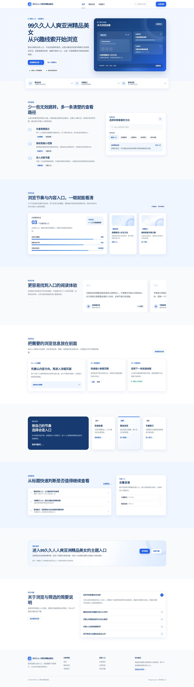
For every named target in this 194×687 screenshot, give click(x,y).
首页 (83, 4)
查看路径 (158, 66)
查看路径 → (99, 437)
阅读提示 (143, 137)
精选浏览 (92, 4)
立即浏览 (161, 4)
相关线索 (153, 137)
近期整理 (124, 137)
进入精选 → (124, 437)
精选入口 (114, 137)
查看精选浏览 (159, 351)
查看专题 (156, 551)
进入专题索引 (52, 62)
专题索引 (101, 4)
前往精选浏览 (34, 619)
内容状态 (102, 665)
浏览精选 (145, 551)
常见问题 (102, 669)
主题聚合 (134, 137)
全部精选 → (107, 484)
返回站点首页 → (140, 669)
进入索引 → (150, 437)
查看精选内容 (34, 62)
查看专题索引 (38, 444)
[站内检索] (143, 4)
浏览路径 (102, 662)
